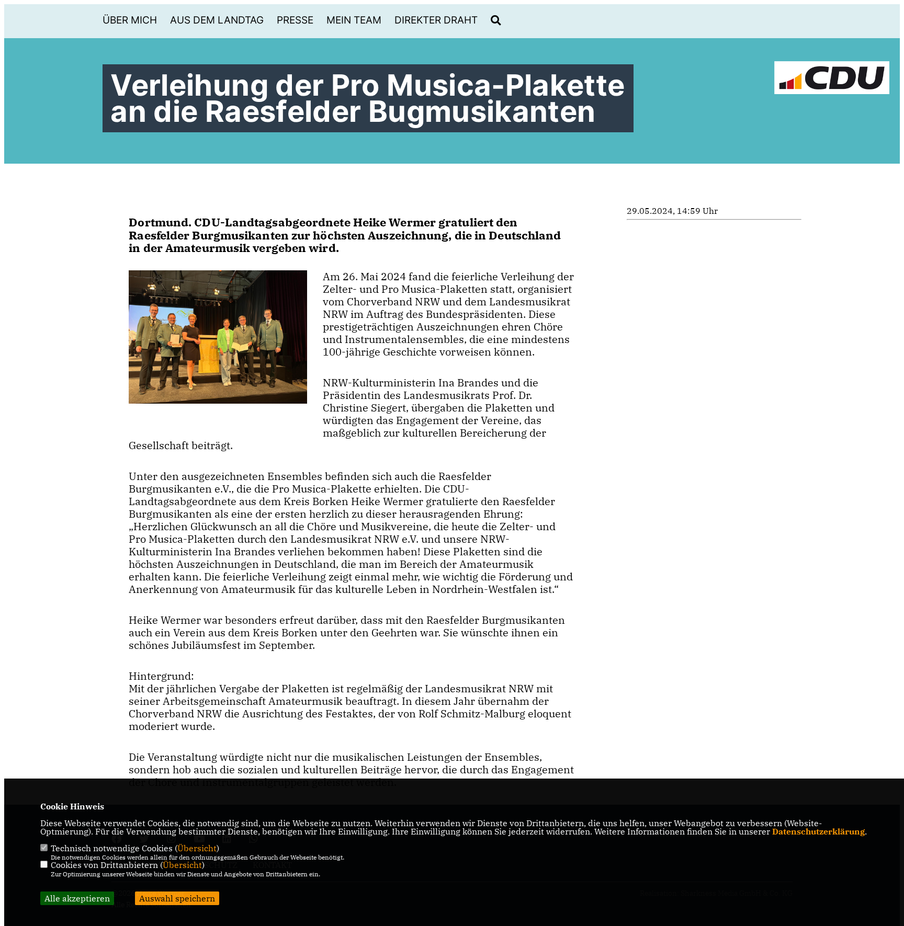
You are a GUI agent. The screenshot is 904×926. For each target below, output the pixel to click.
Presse (295, 20)
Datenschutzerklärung (818, 831)
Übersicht (197, 848)
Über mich (130, 20)
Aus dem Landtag (217, 20)
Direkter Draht (436, 20)
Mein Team (353, 20)
